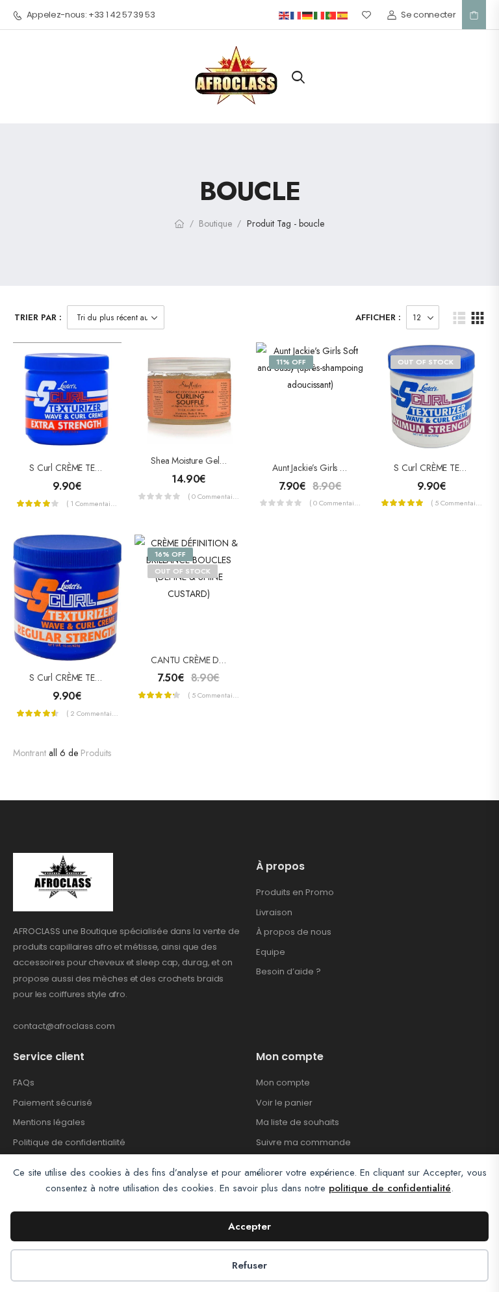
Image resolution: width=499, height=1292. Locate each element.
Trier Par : (38, 317)
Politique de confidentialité (69, 1142)
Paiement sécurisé (52, 1102)
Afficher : (378, 317)
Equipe (270, 952)
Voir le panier (284, 1102)
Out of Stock (426, 362)
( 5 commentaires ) (457, 503)
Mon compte (283, 1082)
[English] (284, 14)
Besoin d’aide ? (288, 971)
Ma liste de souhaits (297, 1122)
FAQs (23, 1082)
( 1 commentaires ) (92, 503)
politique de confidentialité (390, 1188)
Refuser (249, 1265)
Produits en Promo (295, 892)
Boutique (215, 223)
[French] (296, 14)
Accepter (249, 1226)
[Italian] (320, 14)
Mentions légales (49, 1122)
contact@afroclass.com (64, 1026)
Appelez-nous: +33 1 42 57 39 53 (91, 15)
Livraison (274, 912)
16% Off (170, 554)
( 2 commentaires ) (92, 713)
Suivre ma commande (303, 1142)
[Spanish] (343, 14)
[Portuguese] (331, 14)
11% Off (291, 362)
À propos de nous (293, 932)
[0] (474, 15)
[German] (308, 14)
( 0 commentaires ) (214, 496)
